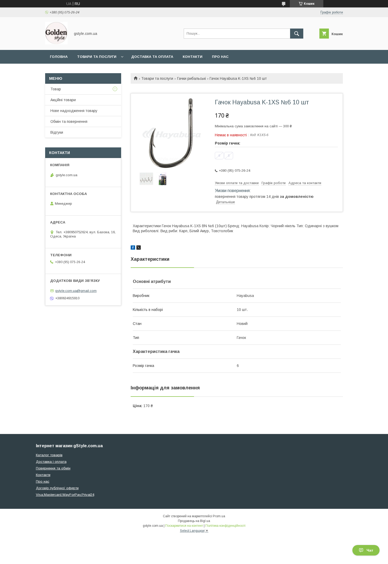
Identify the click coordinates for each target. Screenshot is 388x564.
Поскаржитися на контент (184, 526)
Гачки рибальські (191, 78)
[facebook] (133, 248)
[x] (138, 248)
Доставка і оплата (51, 462)
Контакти (192, 57)
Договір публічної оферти (57, 488)
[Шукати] (296, 34)
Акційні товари (63, 100)
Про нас (220, 57)
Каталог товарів (49, 455)
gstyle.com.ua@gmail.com (76, 291)
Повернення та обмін (53, 468)
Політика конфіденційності (225, 526)
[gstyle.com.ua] (56, 43)
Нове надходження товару (73, 111)
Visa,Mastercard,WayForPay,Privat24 (65, 495)
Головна (59, 57)
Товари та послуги (96, 57)
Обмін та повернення (68, 121)
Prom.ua (219, 516)
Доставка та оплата (152, 57)
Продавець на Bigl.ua (194, 521)
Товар (55, 89)
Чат (370, 550)
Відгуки (56, 132)
